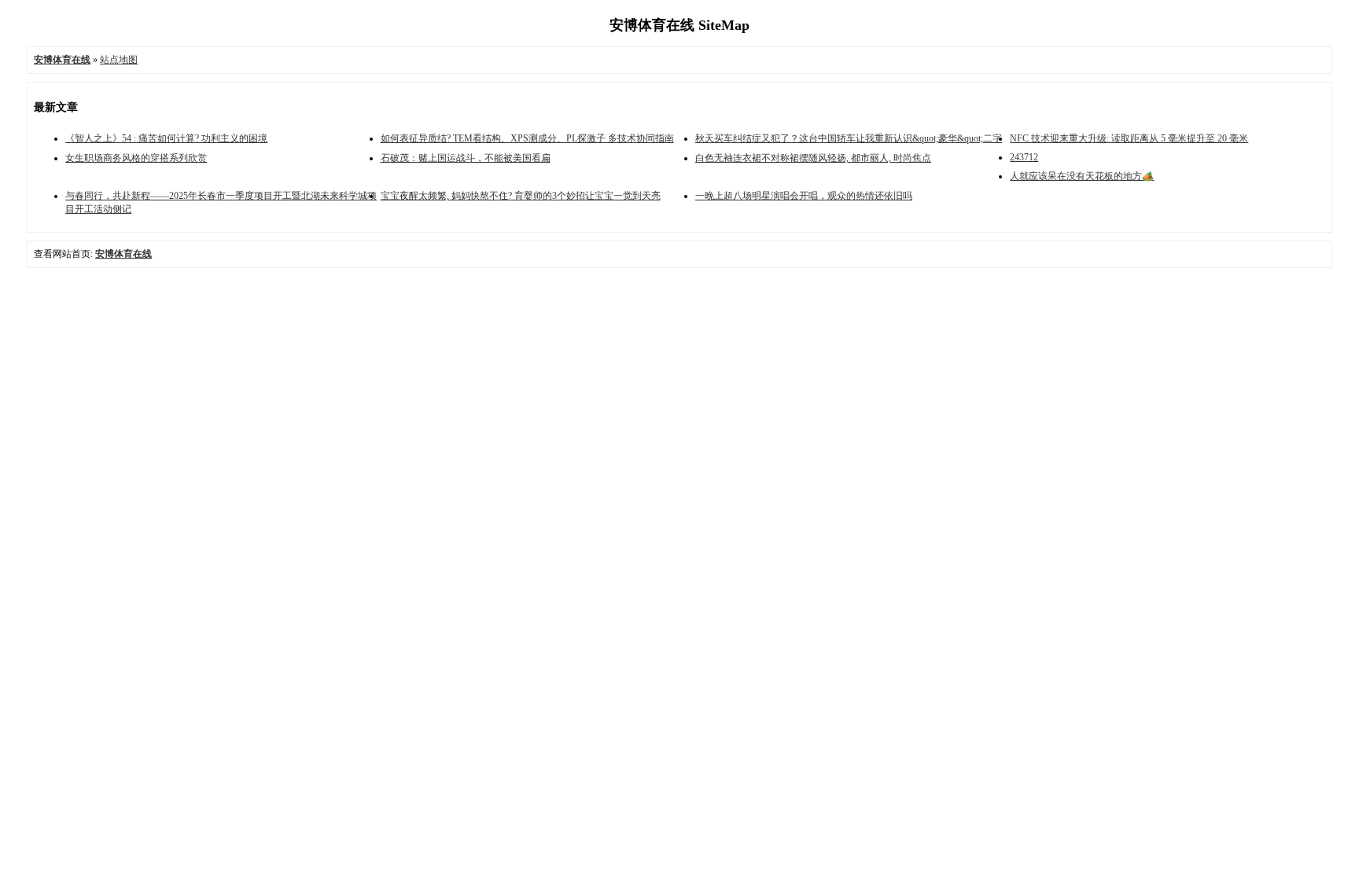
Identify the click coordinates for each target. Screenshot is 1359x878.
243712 (1024, 157)
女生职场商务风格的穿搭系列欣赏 (136, 157)
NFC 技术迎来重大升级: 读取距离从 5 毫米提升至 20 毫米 (1129, 138)
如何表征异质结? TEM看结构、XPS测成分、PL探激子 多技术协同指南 (527, 138)
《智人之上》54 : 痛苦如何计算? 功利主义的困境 (166, 138)
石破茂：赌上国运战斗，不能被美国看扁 (466, 157)
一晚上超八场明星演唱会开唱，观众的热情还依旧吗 (803, 195)
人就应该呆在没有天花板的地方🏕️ (1082, 176)
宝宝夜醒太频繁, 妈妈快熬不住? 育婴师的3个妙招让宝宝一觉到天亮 (521, 195)
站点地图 (119, 59)
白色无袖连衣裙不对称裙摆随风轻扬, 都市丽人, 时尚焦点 (813, 157)
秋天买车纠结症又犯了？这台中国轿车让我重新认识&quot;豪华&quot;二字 (848, 138)
